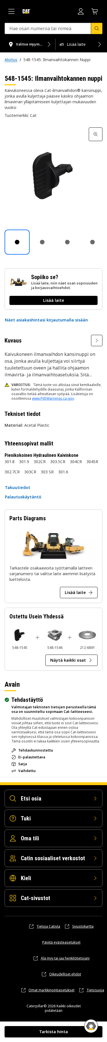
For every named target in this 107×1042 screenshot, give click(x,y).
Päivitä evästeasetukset (61, 942)
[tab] (17, 242)
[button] (46, 320)
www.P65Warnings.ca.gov (53, 398)
